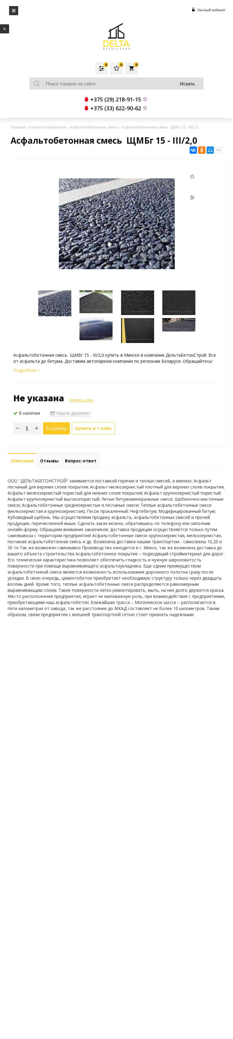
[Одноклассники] (201, 150)
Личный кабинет (210, 10)
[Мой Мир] (210, 150)
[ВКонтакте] (193, 150)
